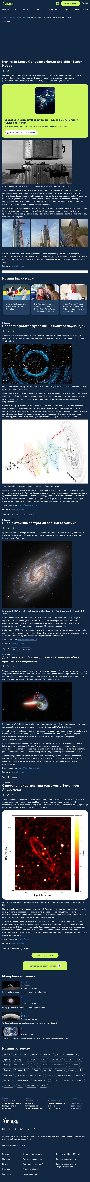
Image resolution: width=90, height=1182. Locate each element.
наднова (15, 777)
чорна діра (28, 515)
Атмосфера (31, 1060)
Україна (67, 9)
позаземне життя (21, 1080)
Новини (5, 9)
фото (20, 1085)
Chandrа (15, 515)
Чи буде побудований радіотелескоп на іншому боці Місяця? (29, 1023)
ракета (54, 1080)
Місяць (24, 1065)
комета (50, 1075)
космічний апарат (64, 1075)
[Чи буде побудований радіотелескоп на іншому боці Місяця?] (11, 1016)
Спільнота (70, 3)
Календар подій (30, 1174)
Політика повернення (32, 1159)
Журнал (5, 1164)
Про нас (5, 1154)
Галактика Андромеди (20, 949)
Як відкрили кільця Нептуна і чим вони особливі (23, 1008)
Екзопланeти (56, 1060)
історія (43, 1085)
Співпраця (7, 1169)
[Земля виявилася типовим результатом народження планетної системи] (11, 1031)
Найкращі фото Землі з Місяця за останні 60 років (25, 992)
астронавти (60, 1070)
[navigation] (83, 3)
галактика (21, 1075)
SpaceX (7, 1060)
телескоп (79, 1080)
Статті (16, 9)
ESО (25, 1054)
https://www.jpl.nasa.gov (29, 768)
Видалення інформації (33, 1164)
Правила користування (66, 1159)
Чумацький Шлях (21, 1070)
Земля (69, 1060)
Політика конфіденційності (68, 1154)
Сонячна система (58, 1065)
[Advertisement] (45, 43)
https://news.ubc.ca (26, 939)
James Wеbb (47, 1054)
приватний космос (40, 1080)
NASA (59, 1054)
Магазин (6, 1159)
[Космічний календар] (57, 3)
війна (81, 1070)
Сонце (44, 1065)
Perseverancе (72, 1054)
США (34, 1065)
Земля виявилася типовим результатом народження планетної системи (35, 1038)
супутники (66, 1080)
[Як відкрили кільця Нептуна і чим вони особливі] (11, 1000)
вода (72, 1070)
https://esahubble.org (27, 640)
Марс (15, 1065)
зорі (40, 1075)
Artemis (7, 1054)
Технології (36, 9)
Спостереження (53, 9)
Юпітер (36, 1070)
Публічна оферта (30, 1169)
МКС (6, 1065)
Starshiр (18, 1060)
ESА (16, 1054)
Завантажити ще (45, 955)
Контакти (6, 1174)
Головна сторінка (8, 17)
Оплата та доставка (32, 1154)
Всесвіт (43, 1060)
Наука (25, 9)
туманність (8, 1085)
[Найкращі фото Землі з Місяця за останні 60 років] (11, 985)
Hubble (14, 649)
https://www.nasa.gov (27, 505)
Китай (79, 1060)
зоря (31, 1075)
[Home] (7, 3)
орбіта (6, 1080)
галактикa (26, 649)
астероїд (47, 1070)
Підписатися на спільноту (21, 133)
